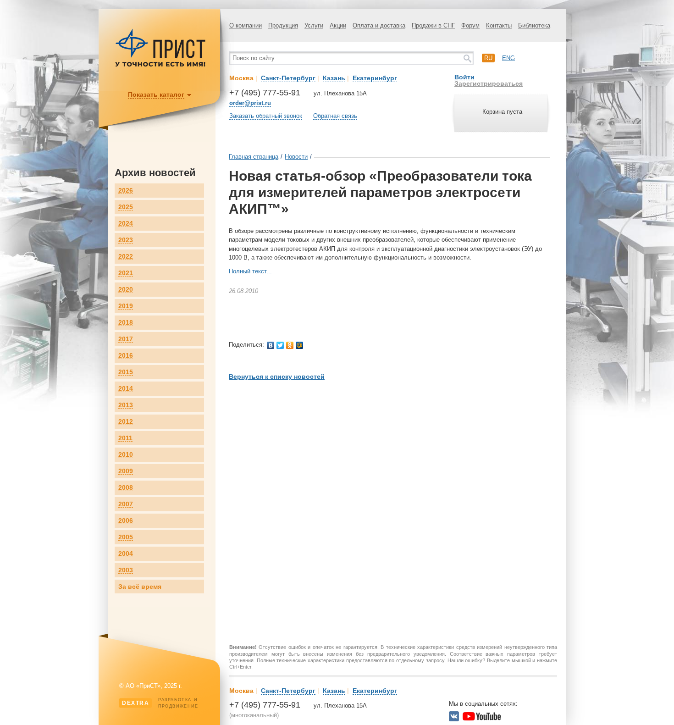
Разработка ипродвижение (160, 702)
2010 (125, 454)
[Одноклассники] (290, 345)
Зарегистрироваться (488, 83)
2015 (125, 372)
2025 (125, 207)
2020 (125, 289)
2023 (125, 240)
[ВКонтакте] (271, 345)
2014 (125, 388)
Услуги (313, 25)
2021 (125, 273)
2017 (125, 339)
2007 (125, 504)
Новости (296, 156)
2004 (125, 553)
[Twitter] (280, 345)
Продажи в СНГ (433, 25)
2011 (125, 438)
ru (488, 58)
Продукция (283, 25)
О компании (245, 25)
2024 (125, 223)
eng (508, 58)
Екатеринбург (375, 78)
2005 (125, 537)
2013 (125, 405)
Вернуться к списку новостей (277, 376)
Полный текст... (250, 271)
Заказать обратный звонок (265, 115)
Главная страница (253, 156)
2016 (125, 355)
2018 (125, 322)
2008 (125, 487)
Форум (470, 25)
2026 (125, 190)
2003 (125, 570)
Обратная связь (335, 115)
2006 (125, 520)
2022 (125, 256)
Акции (338, 25)
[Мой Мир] (299, 345)
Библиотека (534, 25)
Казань (334, 78)
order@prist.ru (250, 103)
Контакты (499, 25)
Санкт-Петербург (288, 78)
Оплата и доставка (379, 25)
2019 (125, 306)
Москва (241, 78)
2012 (125, 421)
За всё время (139, 586)
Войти (464, 77)
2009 (125, 471)
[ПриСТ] (160, 65)
